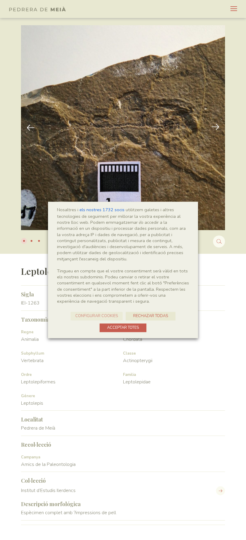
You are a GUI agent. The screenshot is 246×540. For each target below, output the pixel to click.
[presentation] (215, 128)
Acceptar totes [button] (123, 328)
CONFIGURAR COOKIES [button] (96, 316)
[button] (24, 241)
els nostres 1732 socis (102, 210)
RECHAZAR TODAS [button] (150, 316)
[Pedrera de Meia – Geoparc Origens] (37, 9)
